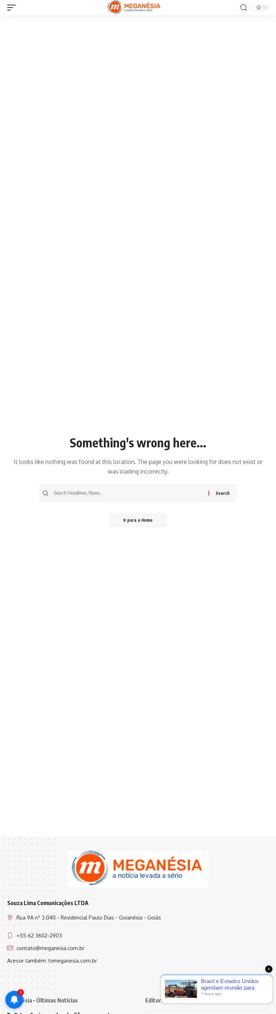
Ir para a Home (138, 520)
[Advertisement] (138, 70)
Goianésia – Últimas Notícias (42, 1000)
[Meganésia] (135, 7)
